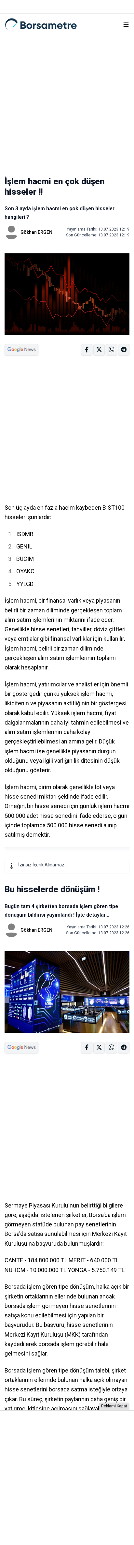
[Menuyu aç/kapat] (126, 24)
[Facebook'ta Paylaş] (86, 349)
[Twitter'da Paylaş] (99, 349)
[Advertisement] (67, 102)
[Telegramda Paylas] (111, 349)
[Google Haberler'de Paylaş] (21, 349)
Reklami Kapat (114, 1406)
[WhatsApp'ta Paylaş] (123, 349)
